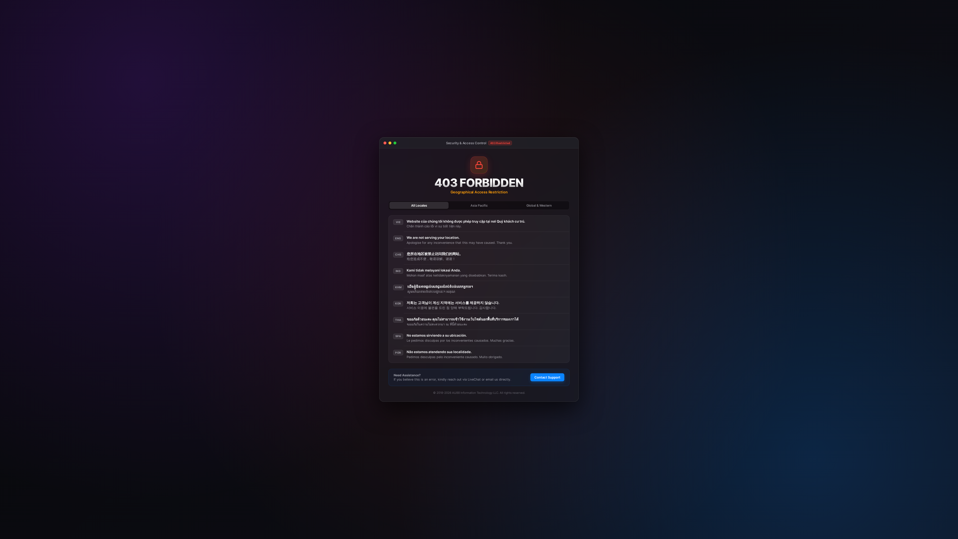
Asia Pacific (479, 205)
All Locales (419, 205)
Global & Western (539, 205)
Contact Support (547, 377)
